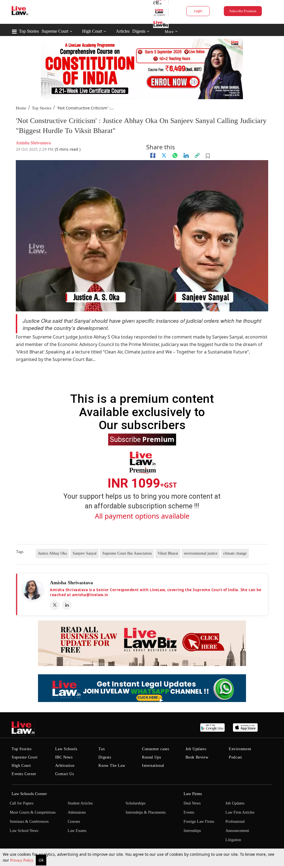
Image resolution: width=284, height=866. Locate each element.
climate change (235, 553)
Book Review (197, 757)
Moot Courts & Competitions (32, 812)
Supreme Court (55, 31)
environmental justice (200, 553)
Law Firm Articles (239, 812)
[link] (197, 155)
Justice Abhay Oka (52, 553)
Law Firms (193, 793)
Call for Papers (21, 803)
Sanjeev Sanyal (85, 553)
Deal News (192, 803)
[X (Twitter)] (54, 605)
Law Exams (77, 831)
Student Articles (80, 803)
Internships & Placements (146, 812)
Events (189, 812)
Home (21, 108)
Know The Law (111, 765)
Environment (240, 749)
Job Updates (196, 749)
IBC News (64, 757)
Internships (192, 831)
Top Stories (29, 31)
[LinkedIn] (67, 605)
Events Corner (24, 774)
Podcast (235, 757)
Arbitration (65, 765)
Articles (123, 31)
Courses (74, 821)
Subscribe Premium (242, 11)
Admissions (77, 812)
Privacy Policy (22, 860)
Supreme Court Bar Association (127, 553)
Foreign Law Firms (199, 821)
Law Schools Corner (29, 793)
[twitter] (163, 155)
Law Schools (66, 749)
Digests (138, 31)
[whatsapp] (175, 155)
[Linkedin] (186, 155)
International (153, 765)
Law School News (24, 831)
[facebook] (152, 155)
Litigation (233, 840)
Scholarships (135, 803)
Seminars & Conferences (29, 821)
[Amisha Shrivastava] (32, 590)
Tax (101, 749)
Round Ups (151, 757)
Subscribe (142, 439)
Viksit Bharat (168, 553)
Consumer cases (155, 749)
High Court (92, 31)
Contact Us (64, 774)
